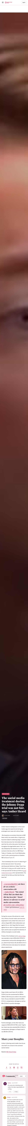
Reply (16, 1091)
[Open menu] (2, 2)
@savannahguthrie (11, 884)
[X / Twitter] (10, 1067)
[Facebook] (6, 1067)
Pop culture (6, 793)
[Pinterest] (14, 1067)
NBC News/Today (11, 1052)
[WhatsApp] (17, 1067)
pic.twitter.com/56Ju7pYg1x (14, 905)
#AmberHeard (9, 892)
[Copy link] (21, 1067)
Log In (23, 2)
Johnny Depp (22, 936)
